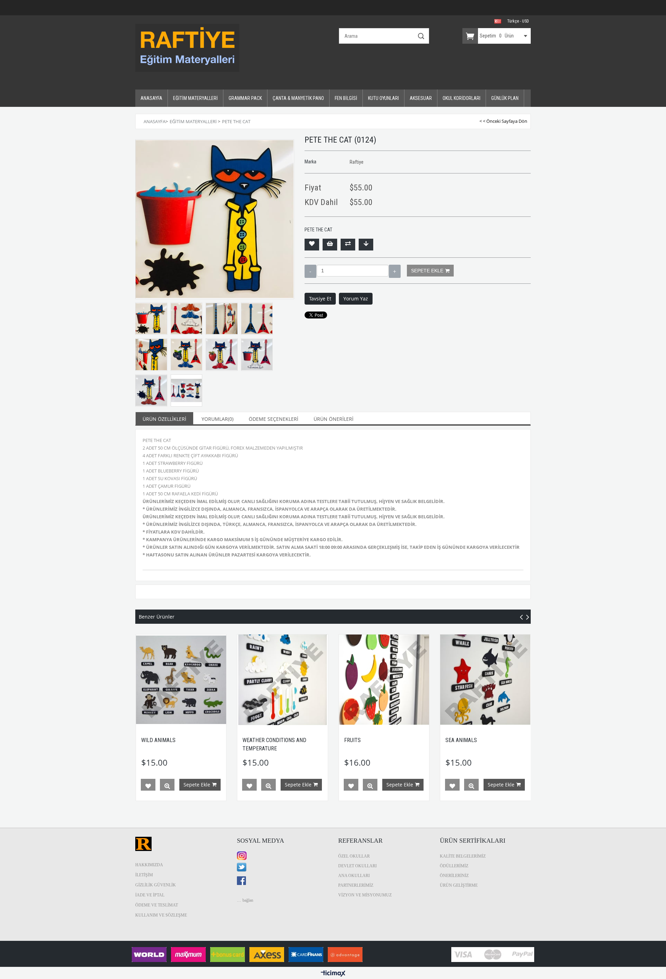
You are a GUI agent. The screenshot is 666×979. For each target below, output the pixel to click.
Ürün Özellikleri (164, 419)
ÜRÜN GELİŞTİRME (459, 885)
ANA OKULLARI (354, 875)
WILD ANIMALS (158, 740)
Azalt (310, 271)
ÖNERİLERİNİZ (454, 875)
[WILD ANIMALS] (181, 680)
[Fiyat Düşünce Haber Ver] (366, 244)
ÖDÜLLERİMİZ (454, 865)
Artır (395, 271)
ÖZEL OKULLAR (354, 856)
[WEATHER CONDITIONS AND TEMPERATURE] (282, 680)
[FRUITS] (384, 680)
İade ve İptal (149, 895)
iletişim (144, 874)
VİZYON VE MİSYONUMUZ (365, 895)
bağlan (247, 900)
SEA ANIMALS (461, 740)
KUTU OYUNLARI (383, 98)
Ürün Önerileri (333, 419)
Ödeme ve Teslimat (156, 905)
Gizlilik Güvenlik (155, 885)
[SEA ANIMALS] (485, 680)
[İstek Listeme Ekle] (330, 244)
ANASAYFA (151, 98)
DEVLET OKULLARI (357, 865)
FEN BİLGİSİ (346, 98)
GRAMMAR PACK (245, 98)
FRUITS (352, 740)
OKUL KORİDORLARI (461, 98)
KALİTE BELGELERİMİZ (463, 856)
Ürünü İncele (167, 786)
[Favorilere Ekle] (312, 244)
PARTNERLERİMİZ (355, 885)
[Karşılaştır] (348, 244)
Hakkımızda (149, 864)
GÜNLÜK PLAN (505, 98)
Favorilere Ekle (148, 786)
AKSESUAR (421, 98)
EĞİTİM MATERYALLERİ (195, 98)
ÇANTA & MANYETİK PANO (298, 98)
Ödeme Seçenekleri (273, 419)
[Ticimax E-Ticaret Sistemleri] (333, 973)
